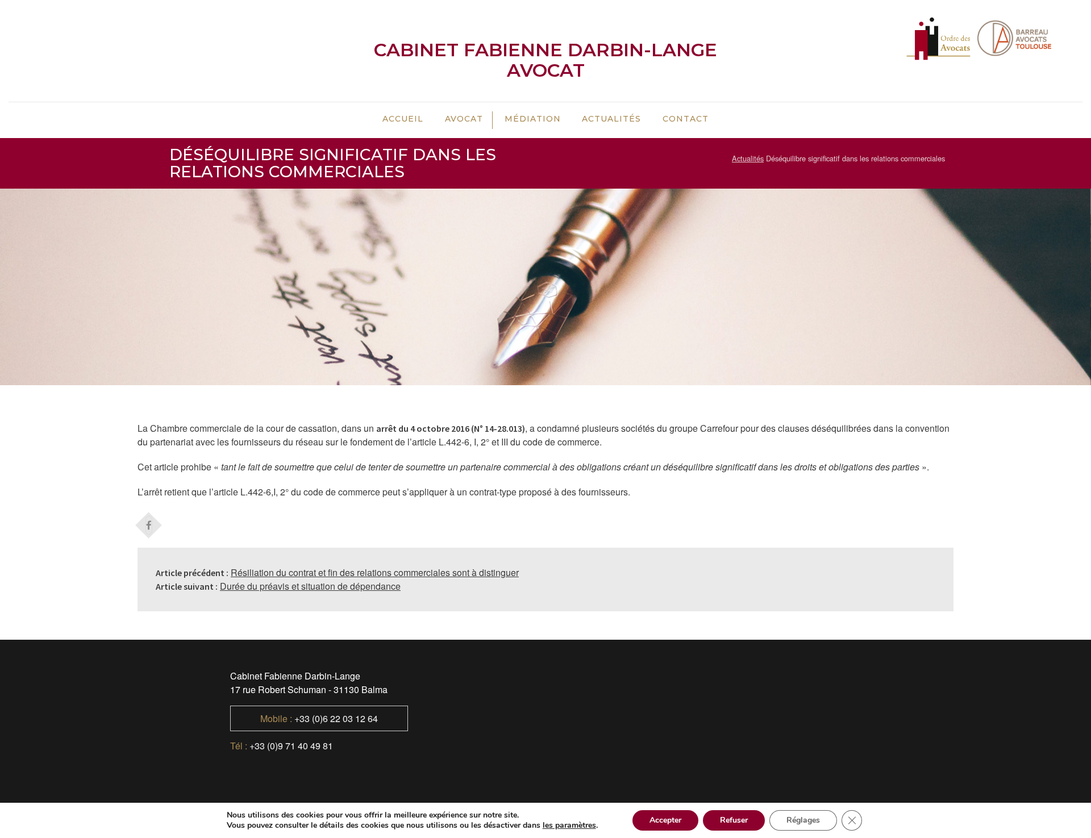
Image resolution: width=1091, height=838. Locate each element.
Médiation (533, 118)
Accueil (402, 118)
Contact (686, 118)
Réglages (803, 820)
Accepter (665, 820)
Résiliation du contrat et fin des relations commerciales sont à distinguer (375, 572)
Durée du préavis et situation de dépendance (310, 586)
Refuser (734, 820)
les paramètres (569, 825)
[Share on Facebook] (148, 521)
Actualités (611, 118)
